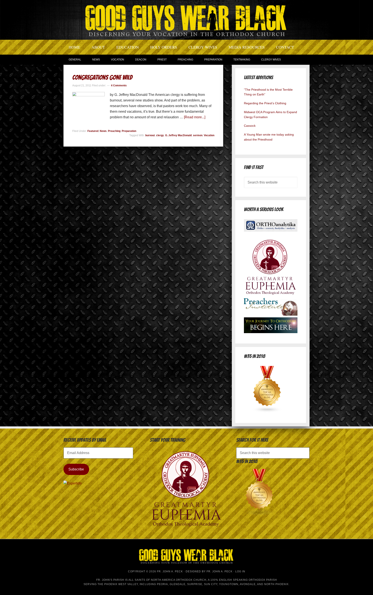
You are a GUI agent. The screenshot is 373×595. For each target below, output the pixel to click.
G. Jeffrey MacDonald (178, 135)
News (103, 131)
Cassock (250, 125)
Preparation (129, 131)
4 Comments (119, 85)
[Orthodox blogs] (267, 411)
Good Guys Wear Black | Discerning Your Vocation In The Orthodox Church (186, 19)
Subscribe (76, 469)
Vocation (209, 135)
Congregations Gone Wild (102, 77)
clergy (160, 135)
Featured (92, 131)
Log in (240, 571)
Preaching (114, 131)
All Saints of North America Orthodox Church (167, 579)
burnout (150, 135)
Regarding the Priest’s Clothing (265, 103)
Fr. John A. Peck (219, 571)
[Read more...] (194, 117)
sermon (197, 135)
